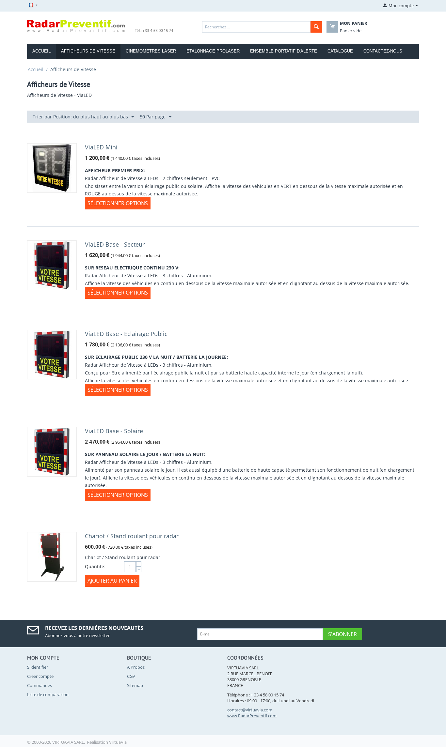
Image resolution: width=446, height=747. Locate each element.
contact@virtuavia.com (249, 710)
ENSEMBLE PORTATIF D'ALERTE (283, 51)
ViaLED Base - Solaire (114, 431)
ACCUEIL (41, 51)
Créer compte (40, 676)
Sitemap (135, 685)
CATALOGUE (340, 51)
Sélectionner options (118, 203)
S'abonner (342, 634)
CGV (131, 676)
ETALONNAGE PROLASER (213, 51)
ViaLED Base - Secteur (115, 244)
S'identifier (37, 667)
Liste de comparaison (48, 694)
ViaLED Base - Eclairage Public (126, 334)
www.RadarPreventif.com (252, 716)
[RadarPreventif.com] (100, 25)
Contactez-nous (382, 51)
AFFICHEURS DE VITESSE (88, 51)
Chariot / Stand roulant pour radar (132, 536)
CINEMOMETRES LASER (151, 51)
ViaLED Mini (101, 147)
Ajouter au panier (112, 580)
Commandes (39, 685)
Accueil (35, 69)
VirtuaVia (118, 742)
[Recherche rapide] (316, 27)
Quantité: (95, 566)
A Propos (136, 667)
